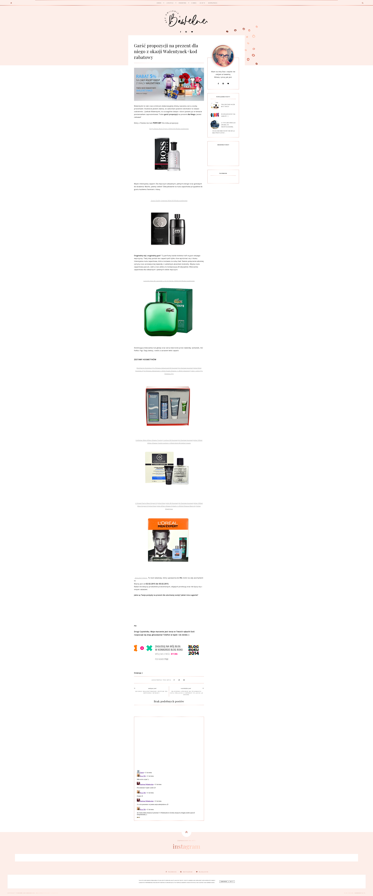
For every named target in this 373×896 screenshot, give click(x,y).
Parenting (182, 3)
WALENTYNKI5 (141, 578)
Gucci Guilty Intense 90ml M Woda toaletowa (169, 200)
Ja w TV (202, 3)
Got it (232, 881)
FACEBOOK (172, 872)
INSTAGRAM (188, 872)
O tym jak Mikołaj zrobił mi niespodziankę (228, 125)
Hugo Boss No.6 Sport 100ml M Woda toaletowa (169, 129)
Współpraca (212, 3)
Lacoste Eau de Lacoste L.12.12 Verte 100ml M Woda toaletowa (169, 281)
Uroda (159, 3)
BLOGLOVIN (203, 872)
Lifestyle (170, 3)
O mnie (194, 3)
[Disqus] (169, 743)
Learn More (223, 881)
